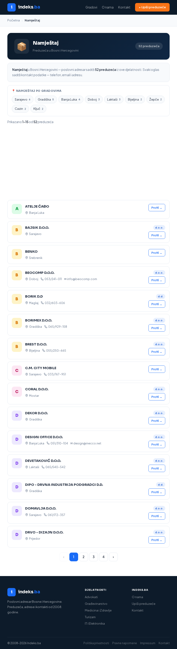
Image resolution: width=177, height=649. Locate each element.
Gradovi (91, 7)
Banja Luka (70, 99)
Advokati (91, 597)
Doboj (94, 99)
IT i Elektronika (95, 623)
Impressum (147, 643)
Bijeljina (135, 99)
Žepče (155, 99)
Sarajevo (22, 99)
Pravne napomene (124, 643)
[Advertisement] (88, 162)
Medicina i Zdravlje (98, 610)
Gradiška (46, 99)
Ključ (38, 108)
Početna (13, 20)
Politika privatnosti (96, 643)
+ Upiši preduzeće (152, 7)
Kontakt (124, 7)
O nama (108, 7)
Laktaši (114, 99)
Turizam (90, 617)
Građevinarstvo (96, 604)
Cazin (20, 108)
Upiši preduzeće (143, 604)
